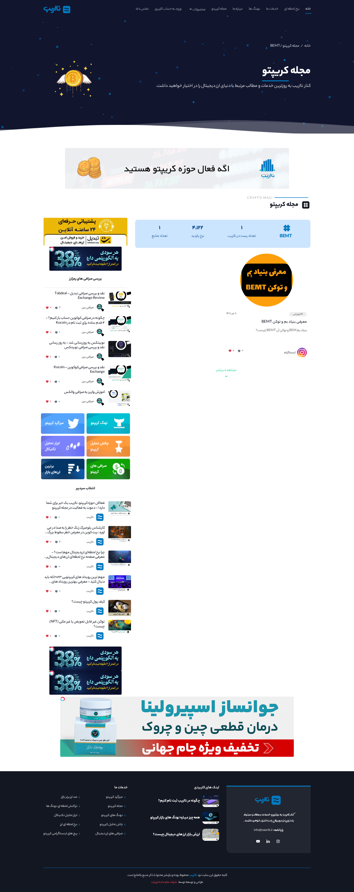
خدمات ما (272, 9)
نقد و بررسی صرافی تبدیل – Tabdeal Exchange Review (80, 296)
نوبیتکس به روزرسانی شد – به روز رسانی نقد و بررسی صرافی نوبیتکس (77, 345)
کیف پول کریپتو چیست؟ (88, 602)
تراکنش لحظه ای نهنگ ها (61, 806)
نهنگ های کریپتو (112, 815)
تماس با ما (142, 9)
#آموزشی (298, 314)
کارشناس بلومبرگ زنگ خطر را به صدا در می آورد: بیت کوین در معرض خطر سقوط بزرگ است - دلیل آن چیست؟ (76, 530)
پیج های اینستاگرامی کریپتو (60, 833)
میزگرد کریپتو (114, 797)
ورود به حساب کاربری (168, 9)
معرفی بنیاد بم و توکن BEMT (284, 322)
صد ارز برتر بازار (69, 797)
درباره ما (238, 9)
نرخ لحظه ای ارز (68, 824)
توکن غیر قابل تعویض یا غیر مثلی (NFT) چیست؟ (77, 624)
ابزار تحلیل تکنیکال (65, 815)
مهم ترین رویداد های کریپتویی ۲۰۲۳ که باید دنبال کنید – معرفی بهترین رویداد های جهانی (74, 579)
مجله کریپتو (219, 9)
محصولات (198, 10)
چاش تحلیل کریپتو (111, 824)
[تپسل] (51, 249)
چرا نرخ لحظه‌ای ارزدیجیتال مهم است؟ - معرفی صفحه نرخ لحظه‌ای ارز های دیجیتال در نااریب (74, 555)
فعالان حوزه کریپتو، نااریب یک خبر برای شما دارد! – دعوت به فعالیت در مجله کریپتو (75, 505)
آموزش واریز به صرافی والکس (84, 392)
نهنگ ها (254, 9)
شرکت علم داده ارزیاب (164, 882)
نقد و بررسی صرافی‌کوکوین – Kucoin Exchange (79, 370)
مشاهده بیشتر (226, 370)
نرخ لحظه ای (291, 9)
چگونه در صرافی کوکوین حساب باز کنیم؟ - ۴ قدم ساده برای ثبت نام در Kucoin (75, 320)
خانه (308, 9)
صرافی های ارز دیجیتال (109, 833)
